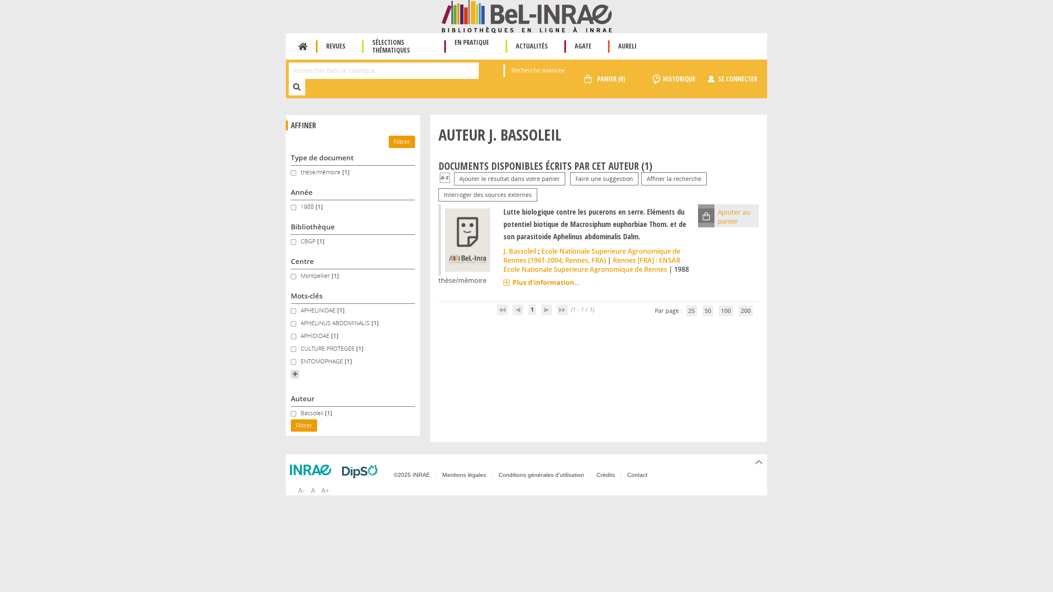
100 (726, 310)
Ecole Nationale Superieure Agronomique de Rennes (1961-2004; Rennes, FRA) (591, 256)
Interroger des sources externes (488, 195)
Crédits (605, 475)
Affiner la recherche (674, 179)
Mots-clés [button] (306, 296)
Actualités (532, 46)
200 (746, 310)
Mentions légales (464, 475)
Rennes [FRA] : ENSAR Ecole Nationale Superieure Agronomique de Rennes (591, 265)
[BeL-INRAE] (526, 16)
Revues (336, 46)
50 (708, 310)
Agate (583, 46)
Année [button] (302, 192)
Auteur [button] (302, 398)
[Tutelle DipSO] (362, 472)
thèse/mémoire (321, 172)
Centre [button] (302, 261)
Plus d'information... (546, 282)
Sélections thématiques (391, 46)
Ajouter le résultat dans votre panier (509, 179)
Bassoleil (313, 413)
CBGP (309, 241)
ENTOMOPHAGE (323, 361)
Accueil (303, 46)
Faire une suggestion (604, 179)
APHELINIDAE (319, 310)
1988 (308, 206)
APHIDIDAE (316, 336)
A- (301, 490)
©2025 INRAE (412, 475)
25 (691, 310)
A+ (325, 490)
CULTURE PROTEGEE (328, 348)
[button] (295, 374)
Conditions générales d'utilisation (541, 475)
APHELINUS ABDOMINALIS (336, 323)
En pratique (472, 42)
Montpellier (316, 276)
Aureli (627, 46)
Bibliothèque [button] (313, 226)
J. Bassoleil (519, 251)
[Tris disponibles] (444, 178)
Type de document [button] (322, 157)
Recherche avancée (538, 70)
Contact (637, 475)
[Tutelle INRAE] (312, 470)
